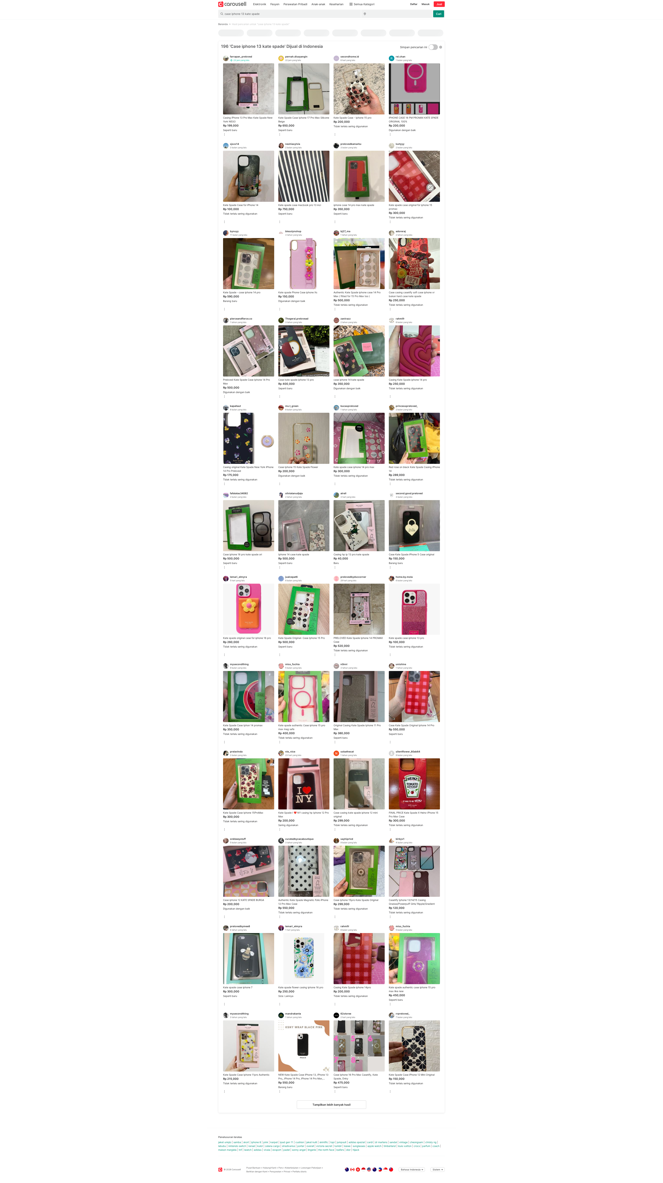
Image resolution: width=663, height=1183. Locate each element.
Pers (280, 1167)
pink (265, 1142)
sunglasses (359, 1146)
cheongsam (416, 1142)
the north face (326, 1149)
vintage (403, 1142)
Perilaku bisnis (299, 1171)
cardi (370, 1142)
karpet (274, 1142)
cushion (299, 1142)
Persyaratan (275, 1171)
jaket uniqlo (224, 1142)
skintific (323, 1142)
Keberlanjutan (292, 1167)
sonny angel (299, 1149)
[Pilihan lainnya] (224, 134)
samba (237, 1142)
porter (300, 1146)
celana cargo (272, 1146)
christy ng (430, 1142)
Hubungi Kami (269, 1167)
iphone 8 (256, 1142)
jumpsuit (341, 1142)
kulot (260, 1146)
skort (246, 1142)
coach (436, 1146)
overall (310, 1146)
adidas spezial (357, 1142)
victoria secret (324, 1146)
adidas (257, 1149)
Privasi (287, 1171)
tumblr (338, 1146)
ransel (251, 1146)
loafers (340, 1149)
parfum (426, 1146)
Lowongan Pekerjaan (311, 1167)
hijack (356, 1149)
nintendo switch (237, 1146)
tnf (240, 1149)
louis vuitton (404, 1146)
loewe (347, 1146)
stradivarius (288, 1146)
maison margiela (227, 1149)
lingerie (312, 1149)
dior (348, 1149)
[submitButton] (438, 13)
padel (286, 1149)
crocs (417, 1146)
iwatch (248, 1149)
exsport (276, 1149)
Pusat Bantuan (253, 1167)
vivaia (267, 1149)
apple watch (374, 1146)
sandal (393, 1142)
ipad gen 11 (286, 1142)
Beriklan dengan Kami (256, 1171)
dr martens (381, 1142)
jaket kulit (311, 1142)
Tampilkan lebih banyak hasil (331, 1104)
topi (332, 1142)
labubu (222, 1146)
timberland (390, 1146)
